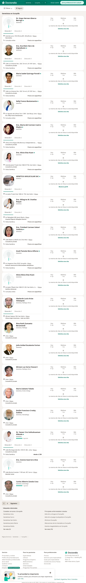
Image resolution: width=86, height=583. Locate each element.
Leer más (20, 579)
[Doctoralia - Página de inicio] (12, 2)
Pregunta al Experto (29, 560)
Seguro (20, 8)
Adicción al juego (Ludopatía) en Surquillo (58, 517)
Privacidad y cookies (8, 556)
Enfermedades (27, 566)
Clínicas (25, 558)
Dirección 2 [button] (18, 31)
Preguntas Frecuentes (30, 568)
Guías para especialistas (51, 560)
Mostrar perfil (63, 187)
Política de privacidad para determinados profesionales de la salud (11, 560)
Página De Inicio (6, 537)
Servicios (26, 564)
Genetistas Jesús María (10, 523)
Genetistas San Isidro (10, 520)
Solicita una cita (63, 29)
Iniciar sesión (55, 3)
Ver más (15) (49, 529)
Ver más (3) (7, 529)
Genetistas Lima (8, 514)
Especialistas (27, 556)
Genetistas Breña (8, 526)
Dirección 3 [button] (27, 59)
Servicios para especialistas (52, 558)
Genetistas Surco (8, 517)
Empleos (10, 568)
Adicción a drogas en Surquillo (54, 514)
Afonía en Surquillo (51, 520)
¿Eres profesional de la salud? (71, 3)
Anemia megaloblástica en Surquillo (56, 526)
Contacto (5, 566)
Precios (46, 556)
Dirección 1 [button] (8, 31)
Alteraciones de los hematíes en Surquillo (58, 523)
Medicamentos (28, 562)
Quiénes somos (7, 564)
